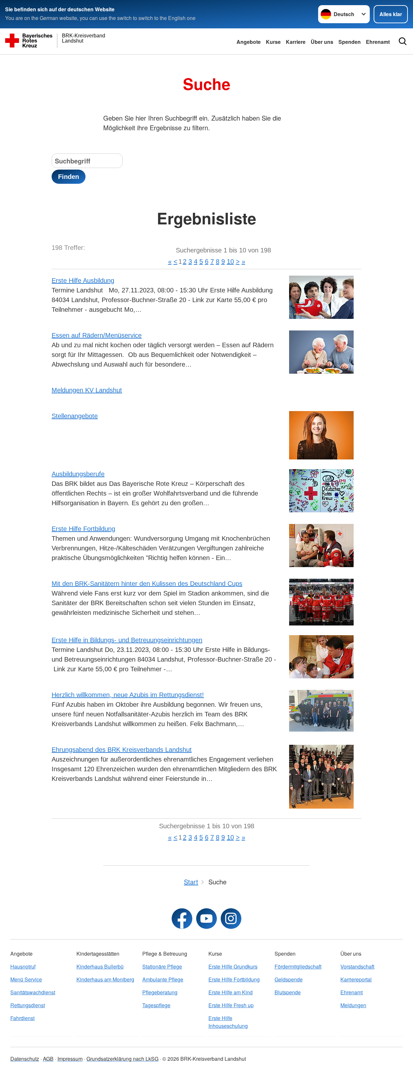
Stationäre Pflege (162, 966)
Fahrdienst (22, 1018)
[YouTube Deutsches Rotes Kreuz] (206, 918)
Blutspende (288, 992)
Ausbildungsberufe (78, 473)
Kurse (273, 41)
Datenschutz (24, 1058)
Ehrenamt (378, 41)
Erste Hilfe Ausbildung (83, 280)
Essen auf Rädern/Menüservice (97, 335)
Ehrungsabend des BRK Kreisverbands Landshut (122, 749)
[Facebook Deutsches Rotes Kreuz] (182, 918)
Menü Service (26, 979)
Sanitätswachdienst (32, 992)
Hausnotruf (22, 966)
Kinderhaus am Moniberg (105, 979)
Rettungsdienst (27, 1005)
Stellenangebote (75, 415)
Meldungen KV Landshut (87, 390)
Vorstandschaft (357, 966)
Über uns (322, 41)
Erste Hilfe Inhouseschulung (228, 1021)
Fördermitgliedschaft (298, 966)
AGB (48, 1058)
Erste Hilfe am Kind (230, 992)
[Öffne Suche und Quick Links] (403, 41)
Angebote (249, 41)
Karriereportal (356, 979)
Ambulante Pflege (162, 979)
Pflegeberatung (159, 992)
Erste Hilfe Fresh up (231, 1005)
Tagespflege (156, 1005)
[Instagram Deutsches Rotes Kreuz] (231, 918)
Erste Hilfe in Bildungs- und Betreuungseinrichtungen (127, 640)
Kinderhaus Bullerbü (100, 966)
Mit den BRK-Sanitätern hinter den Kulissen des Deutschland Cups (147, 583)
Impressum (70, 1058)
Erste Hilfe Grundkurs (232, 966)
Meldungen (353, 1005)
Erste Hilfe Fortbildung (83, 528)
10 (230, 261)
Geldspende (289, 979)
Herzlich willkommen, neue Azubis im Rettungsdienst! (128, 694)
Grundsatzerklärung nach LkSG (122, 1058)
